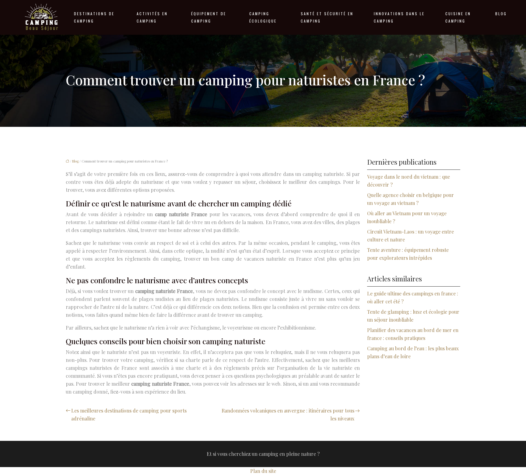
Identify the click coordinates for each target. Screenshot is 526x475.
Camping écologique (263, 17)
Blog (501, 13)
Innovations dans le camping (399, 17)
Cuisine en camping (458, 17)
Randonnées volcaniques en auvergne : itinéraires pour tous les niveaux (288, 414)
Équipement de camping (208, 17)
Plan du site (263, 471)
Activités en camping (152, 17)
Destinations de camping (94, 17)
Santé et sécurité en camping (327, 17)
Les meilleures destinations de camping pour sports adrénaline (129, 414)
